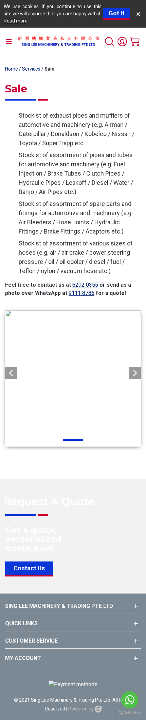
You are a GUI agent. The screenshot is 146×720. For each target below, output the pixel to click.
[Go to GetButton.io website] (130, 713)
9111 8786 (81, 293)
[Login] (122, 41)
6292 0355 (85, 285)
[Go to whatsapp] (129, 699)
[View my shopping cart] (135, 41)
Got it (117, 13)
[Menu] (8, 41)
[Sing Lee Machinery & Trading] (58, 41)
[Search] (109, 41)
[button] (135, 373)
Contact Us (29, 568)
